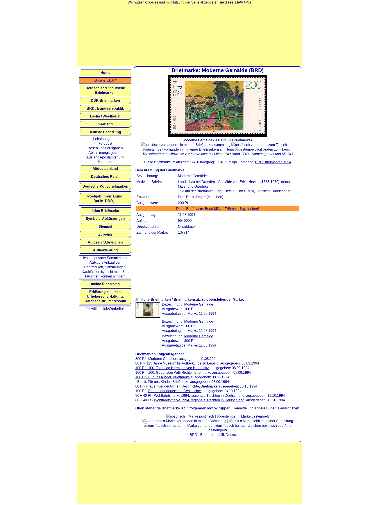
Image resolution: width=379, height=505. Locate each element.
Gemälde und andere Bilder (253, 408)
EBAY (111, 80)
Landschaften (288, 408)
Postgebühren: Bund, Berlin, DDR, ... (105, 198)
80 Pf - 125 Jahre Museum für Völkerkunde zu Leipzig (176, 363)
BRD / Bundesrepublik (105, 108)
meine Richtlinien (105, 284)
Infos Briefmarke (105, 211)
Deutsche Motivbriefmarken (105, 186)
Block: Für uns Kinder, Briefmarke (163, 382)
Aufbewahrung (105, 250)
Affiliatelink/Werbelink (108, 309)
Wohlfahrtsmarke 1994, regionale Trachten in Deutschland (199, 395)
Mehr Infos (243, 2)
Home (105, 73)
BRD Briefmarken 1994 (273, 162)
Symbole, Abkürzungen (105, 218)
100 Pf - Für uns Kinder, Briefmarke (162, 377)
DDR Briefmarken (105, 100)
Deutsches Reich (105, 176)
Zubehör (105, 234)
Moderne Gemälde (198, 304)
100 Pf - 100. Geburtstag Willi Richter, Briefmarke (173, 372)
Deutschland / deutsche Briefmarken (105, 90)
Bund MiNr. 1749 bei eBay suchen (231, 209)
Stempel (105, 226)
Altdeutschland (105, 169)
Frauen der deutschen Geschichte (174, 391)
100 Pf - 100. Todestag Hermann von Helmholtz (172, 368)
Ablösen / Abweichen (105, 242)
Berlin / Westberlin (105, 116)
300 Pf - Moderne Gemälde (156, 359)
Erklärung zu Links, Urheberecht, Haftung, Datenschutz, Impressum (105, 296)
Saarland (105, 124)
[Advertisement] (189, 35)
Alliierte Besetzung (105, 132)
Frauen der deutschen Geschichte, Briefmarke (182, 386)
